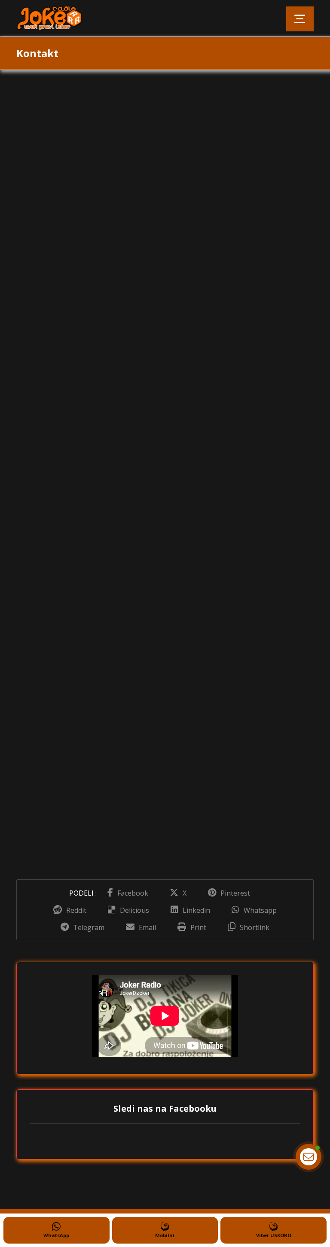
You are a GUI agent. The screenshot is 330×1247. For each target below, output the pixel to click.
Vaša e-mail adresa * (204, 187)
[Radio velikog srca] (52, 18)
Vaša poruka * (194, 272)
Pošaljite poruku (202, 448)
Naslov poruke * (198, 230)
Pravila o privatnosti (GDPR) (223, 427)
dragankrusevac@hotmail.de (95, 308)
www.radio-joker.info (78, 334)
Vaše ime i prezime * (204, 144)
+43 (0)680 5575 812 (88, 281)
